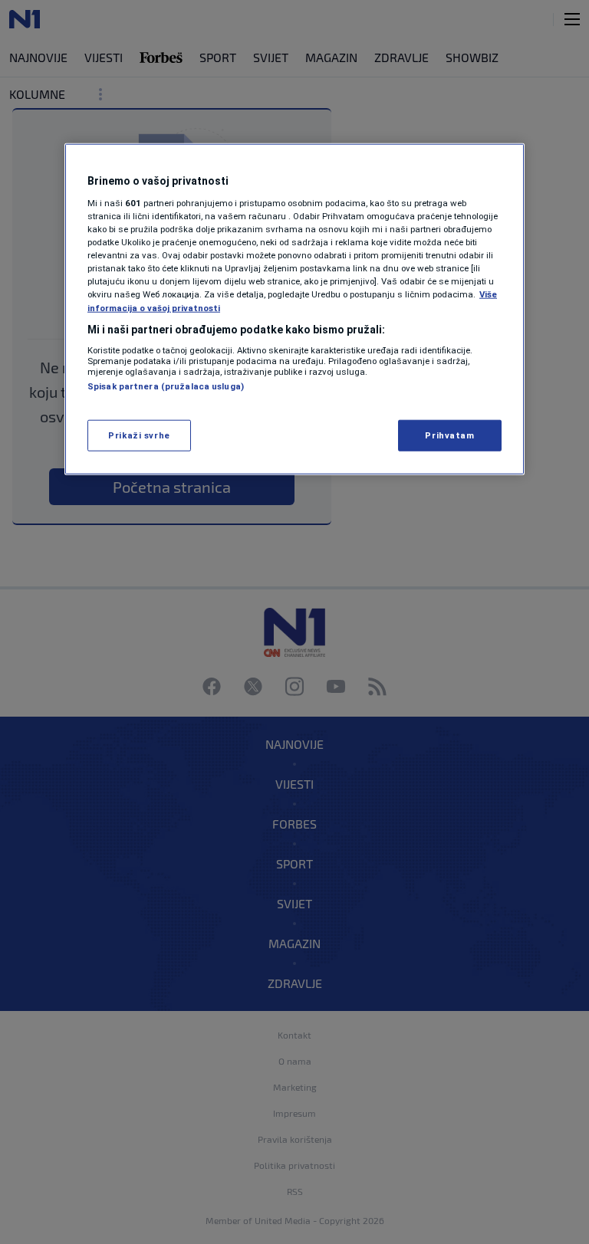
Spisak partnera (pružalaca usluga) (165, 386)
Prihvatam (449, 434)
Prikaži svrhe (138, 434)
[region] (294, 309)
